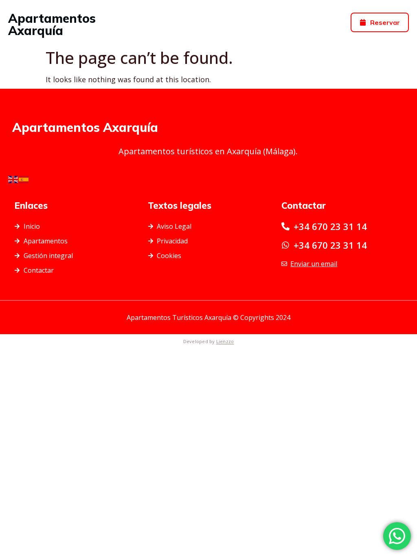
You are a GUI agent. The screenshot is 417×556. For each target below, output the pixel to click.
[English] (13, 179)
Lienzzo (225, 341)
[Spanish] (24, 179)
